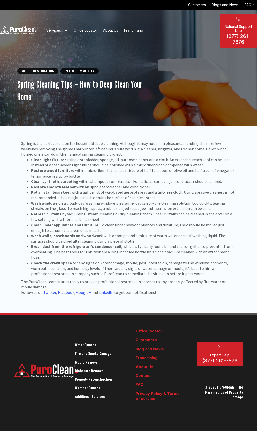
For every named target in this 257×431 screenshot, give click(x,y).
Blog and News (150, 349)
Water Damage (86, 345)
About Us (110, 30)
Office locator (149, 331)
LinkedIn (106, 292)
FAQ (139, 384)
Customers (197, 5)
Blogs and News (225, 5)
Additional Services (90, 397)
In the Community (80, 71)
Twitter (49, 292)
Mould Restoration (37, 71)
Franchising (133, 30)
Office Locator (85, 30)
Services (54, 30)
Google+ (83, 292)
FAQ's (249, 5)
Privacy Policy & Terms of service (158, 396)
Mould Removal (87, 362)
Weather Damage (88, 388)
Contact (143, 375)
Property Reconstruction (93, 379)
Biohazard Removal (89, 371)
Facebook (66, 292)
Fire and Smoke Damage (93, 354)
